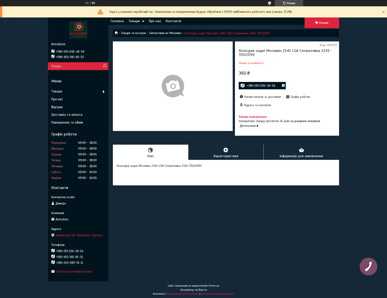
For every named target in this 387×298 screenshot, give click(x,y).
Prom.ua (214, 285)
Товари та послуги (133, 33)
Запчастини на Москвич (165, 33)
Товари (134, 21)
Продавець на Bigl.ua (193, 289)
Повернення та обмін (67, 122)
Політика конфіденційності (217, 293)
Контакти (173, 21)
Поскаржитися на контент (183, 293)
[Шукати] (104, 66)
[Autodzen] (78, 30)
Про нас (155, 21)
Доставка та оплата (66, 115)
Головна (117, 21)
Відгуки (56, 107)
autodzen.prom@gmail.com (74, 271)
